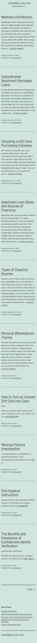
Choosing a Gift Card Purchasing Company (17, 617)
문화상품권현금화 (12, 417)
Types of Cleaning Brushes (11, 625)
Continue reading (16, 49)
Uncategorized (16, 58)
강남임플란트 (23, 506)
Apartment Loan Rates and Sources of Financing (17, 206)
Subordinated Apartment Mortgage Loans (16, 81)
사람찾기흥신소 (28, 559)
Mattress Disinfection (16, 17)
